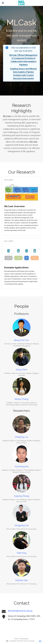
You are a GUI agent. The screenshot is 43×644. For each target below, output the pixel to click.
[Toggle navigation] (3, 3)
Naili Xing (21, 553)
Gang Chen (21, 369)
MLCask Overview (14, 206)
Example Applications (16, 267)
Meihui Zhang (21, 399)
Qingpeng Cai (21, 525)
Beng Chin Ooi (21, 340)
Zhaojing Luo (21, 437)
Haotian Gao (21, 580)
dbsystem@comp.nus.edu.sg (20, 611)
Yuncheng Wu (22, 466)
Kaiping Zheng (21, 496)
